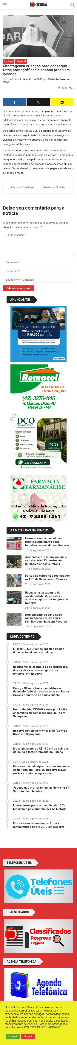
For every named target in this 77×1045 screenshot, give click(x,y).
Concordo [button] (13, 1036)
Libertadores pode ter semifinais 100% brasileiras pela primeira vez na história (39, 807)
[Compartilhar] (14, 102)
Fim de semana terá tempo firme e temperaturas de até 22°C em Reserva (38, 825)
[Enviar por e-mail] (62, 102)
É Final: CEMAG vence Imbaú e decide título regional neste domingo (38, 650)
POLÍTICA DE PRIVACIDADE (42, 1027)
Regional (21, 61)
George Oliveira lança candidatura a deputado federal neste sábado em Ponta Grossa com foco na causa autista (41, 692)
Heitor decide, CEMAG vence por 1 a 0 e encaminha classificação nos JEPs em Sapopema (40, 713)
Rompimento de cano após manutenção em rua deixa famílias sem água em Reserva (46, 618)
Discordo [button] (28, 1036)
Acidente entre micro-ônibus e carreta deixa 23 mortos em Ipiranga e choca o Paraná (46, 560)
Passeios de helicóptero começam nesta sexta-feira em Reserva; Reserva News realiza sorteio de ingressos (41, 770)
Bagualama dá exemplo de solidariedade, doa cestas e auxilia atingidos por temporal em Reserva (47, 598)
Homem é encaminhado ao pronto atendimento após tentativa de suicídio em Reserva (47, 542)
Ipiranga (8, 61)
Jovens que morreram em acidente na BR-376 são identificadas (41, 789)
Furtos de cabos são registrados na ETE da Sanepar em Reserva (47, 577)
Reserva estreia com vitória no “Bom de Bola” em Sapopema (40, 732)
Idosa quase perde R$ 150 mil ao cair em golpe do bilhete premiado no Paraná (40, 750)
